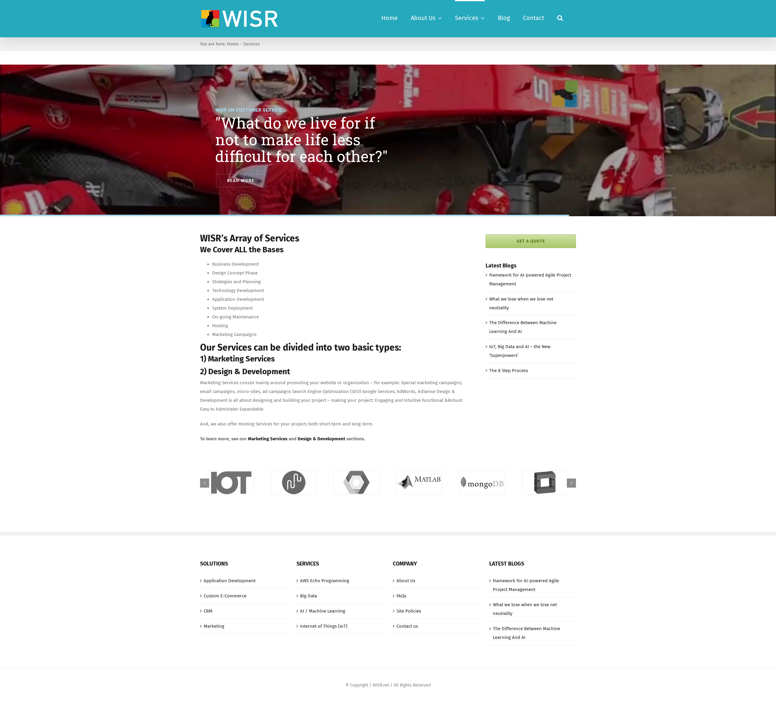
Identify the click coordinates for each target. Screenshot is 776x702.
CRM (208, 611)
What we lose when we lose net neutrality (525, 609)
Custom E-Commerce (225, 596)
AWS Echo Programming (324, 580)
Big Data (308, 596)
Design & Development (321, 439)
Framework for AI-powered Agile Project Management (526, 585)
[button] (560, 17)
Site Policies (408, 611)
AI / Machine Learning (322, 611)
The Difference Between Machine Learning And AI (526, 633)
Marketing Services (267, 439)
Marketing (214, 626)
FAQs (401, 596)
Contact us (407, 626)
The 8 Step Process (508, 370)
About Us (405, 580)
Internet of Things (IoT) (323, 626)
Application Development (230, 580)
